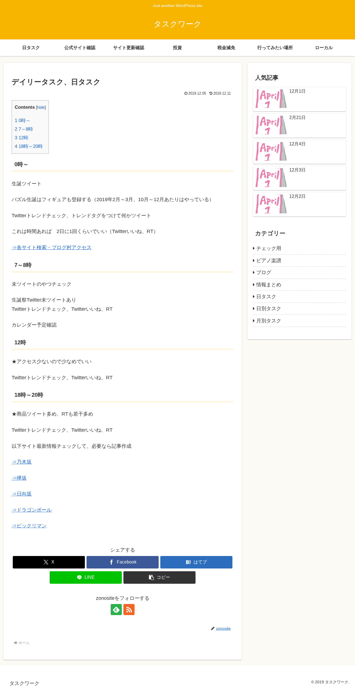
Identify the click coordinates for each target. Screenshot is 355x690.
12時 (21, 137)
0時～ (23, 120)
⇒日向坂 (22, 494)
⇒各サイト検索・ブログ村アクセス (52, 247)
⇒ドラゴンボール (32, 510)
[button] (159, 577)
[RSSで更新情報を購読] (129, 609)
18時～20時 (29, 146)
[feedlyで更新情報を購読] (116, 609)
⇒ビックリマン (29, 526)
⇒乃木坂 (22, 462)
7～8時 (24, 129)
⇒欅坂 (19, 478)
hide (41, 107)
